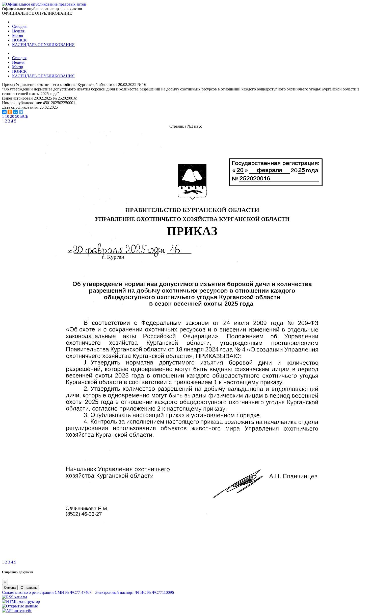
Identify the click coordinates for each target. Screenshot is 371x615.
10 (7, 116)
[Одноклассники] (10, 112)
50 (17, 116)
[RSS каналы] (14, 597)
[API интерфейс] (17, 610)
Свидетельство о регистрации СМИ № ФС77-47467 (46, 592)
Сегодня (19, 26)
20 (12, 116)
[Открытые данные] (20, 606)
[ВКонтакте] (4, 112)
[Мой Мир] (15, 112)
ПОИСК (19, 40)
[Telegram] (21, 112)
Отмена (10, 587)
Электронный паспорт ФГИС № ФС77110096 (134, 592)
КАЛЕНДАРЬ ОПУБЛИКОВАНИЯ (43, 44)
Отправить (29, 587)
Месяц (17, 35)
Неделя (18, 31)
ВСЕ (24, 116)
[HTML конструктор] (21, 601)
